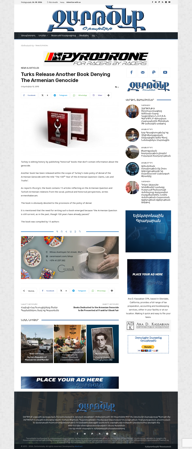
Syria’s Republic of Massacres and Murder (37, 358)
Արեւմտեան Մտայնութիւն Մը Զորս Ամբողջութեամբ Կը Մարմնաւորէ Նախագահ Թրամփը (155, 171)
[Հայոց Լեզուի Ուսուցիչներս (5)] (103, 344)
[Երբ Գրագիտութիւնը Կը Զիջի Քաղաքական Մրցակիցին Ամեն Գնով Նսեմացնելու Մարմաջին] (132, 135)
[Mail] (156, 2)
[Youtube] (169, 2)
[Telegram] (166, 2)
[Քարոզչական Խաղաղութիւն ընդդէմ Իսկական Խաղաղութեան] (132, 152)
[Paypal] (159, 2)
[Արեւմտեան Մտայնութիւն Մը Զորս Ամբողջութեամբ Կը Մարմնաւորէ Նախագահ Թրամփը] (132, 169)
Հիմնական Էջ (27, 45)
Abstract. (79, 446)
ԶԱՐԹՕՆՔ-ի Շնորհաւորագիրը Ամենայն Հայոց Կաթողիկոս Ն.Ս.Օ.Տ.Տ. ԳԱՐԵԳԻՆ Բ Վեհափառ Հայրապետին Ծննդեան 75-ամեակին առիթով (155, 116)
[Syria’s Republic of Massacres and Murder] (37, 344)
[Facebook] (152, 2)
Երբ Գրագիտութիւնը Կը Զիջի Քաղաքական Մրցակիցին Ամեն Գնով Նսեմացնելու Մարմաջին (155, 136)
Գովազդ (69, 231)
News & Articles (42, 45)
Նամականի (145, 105)
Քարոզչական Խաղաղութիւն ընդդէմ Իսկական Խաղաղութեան (156, 153)
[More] (108, 95)
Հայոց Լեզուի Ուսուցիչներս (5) (102, 358)
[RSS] (162, 2)
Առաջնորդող (147, 129)
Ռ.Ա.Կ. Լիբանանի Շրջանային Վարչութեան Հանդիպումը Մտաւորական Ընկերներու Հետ (70, 354)
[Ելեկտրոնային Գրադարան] (148, 231)
